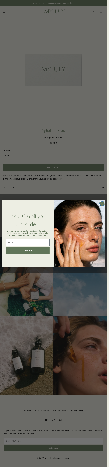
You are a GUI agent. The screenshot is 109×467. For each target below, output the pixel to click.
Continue (27, 250)
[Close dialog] (101, 203)
